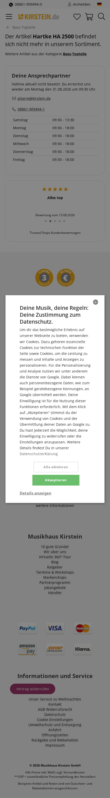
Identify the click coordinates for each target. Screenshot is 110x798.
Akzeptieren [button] (56, 480)
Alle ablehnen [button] (55, 467)
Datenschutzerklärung (39, 453)
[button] (35, 493)
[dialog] (55, 399)
